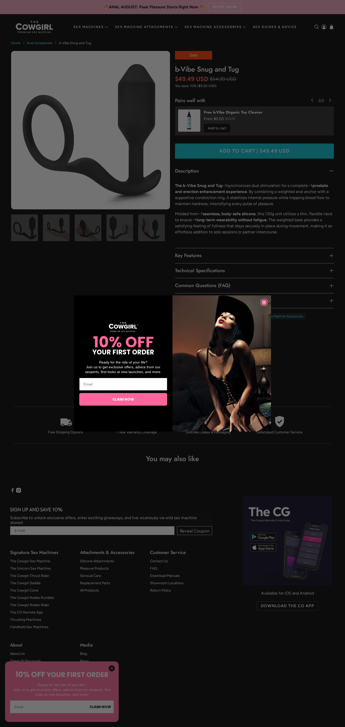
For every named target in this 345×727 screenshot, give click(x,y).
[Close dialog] (264, 302)
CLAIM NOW (123, 399)
